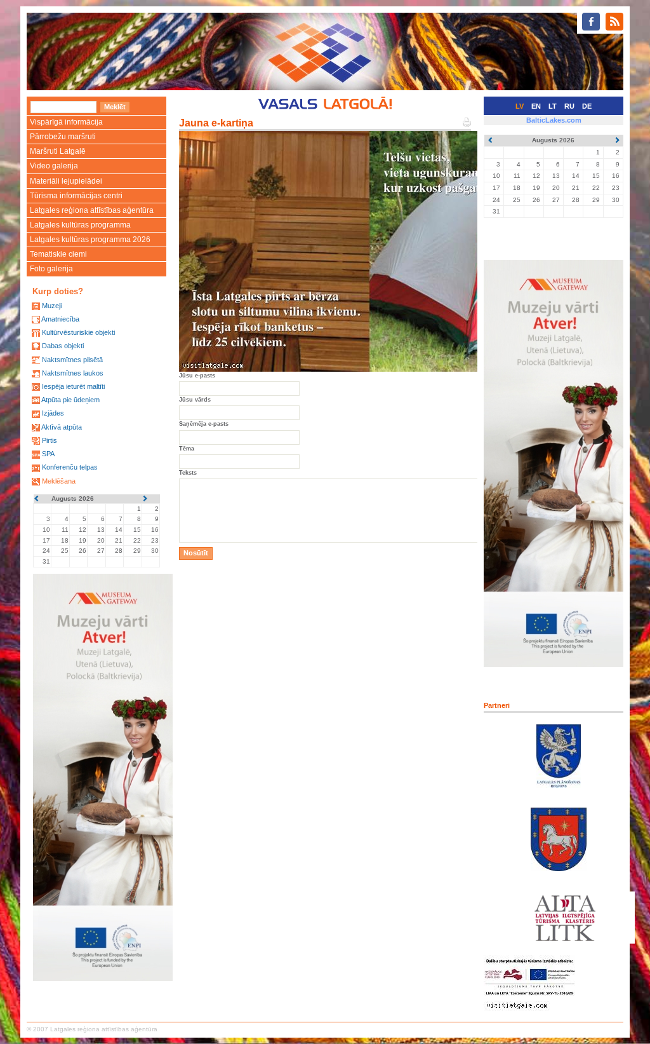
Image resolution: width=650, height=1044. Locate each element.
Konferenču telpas (70, 467)
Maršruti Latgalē (58, 151)
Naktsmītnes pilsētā (72, 359)
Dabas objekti (63, 345)
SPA (48, 454)
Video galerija (54, 165)
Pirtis (49, 440)
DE (587, 106)
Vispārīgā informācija (66, 122)
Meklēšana (59, 481)
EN (536, 106)
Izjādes (53, 413)
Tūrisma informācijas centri (76, 195)
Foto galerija (51, 268)
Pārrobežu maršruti (63, 136)
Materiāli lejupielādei (66, 181)
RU (569, 106)
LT (552, 106)
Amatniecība (60, 319)
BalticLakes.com (553, 120)
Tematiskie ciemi (58, 254)
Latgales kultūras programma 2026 (90, 239)
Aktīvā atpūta (61, 427)
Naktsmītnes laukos (72, 373)
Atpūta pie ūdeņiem (70, 399)
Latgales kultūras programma (80, 224)
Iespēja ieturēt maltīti (73, 386)
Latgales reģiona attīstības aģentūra (92, 210)
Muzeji (52, 305)
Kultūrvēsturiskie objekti (78, 332)
